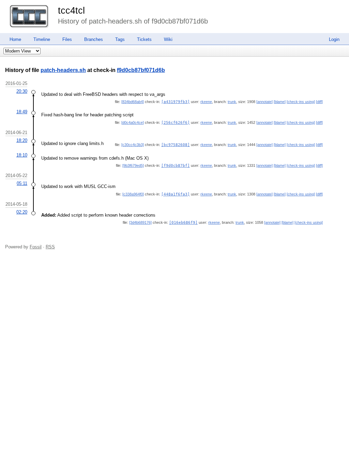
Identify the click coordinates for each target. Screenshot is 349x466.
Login (334, 39)
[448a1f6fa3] (175, 194)
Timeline (41, 39)
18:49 (21, 111)
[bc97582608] (175, 145)
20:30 (21, 91)
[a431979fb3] (175, 102)
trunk (232, 102)
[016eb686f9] (183, 222)
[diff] (319, 102)
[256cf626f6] (175, 122)
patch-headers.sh (63, 70)
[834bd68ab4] (132, 102)
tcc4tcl (71, 10)
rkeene (206, 102)
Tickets (144, 39)
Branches (93, 39)
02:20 (21, 212)
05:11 (22, 183)
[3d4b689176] (140, 222)
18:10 (21, 155)
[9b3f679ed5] (133, 165)
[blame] (280, 102)
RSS (50, 246)
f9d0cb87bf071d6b (141, 70)
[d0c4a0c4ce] (132, 122)
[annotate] (264, 102)
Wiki (168, 39)
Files (67, 39)
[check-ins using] (301, 102)
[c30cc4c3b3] (132, 145)
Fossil (36, 246)
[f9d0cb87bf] (175, 165)
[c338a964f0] (133, 194)
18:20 (21, 140)
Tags (120, 39)
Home (15, 39)
